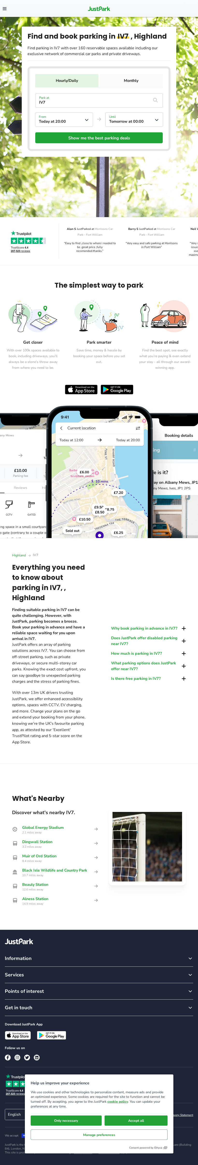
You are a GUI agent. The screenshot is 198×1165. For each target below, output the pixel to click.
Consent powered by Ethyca (145, 1148)
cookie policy (117, 1101)
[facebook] (8, 1057)
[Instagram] (17, 1057)
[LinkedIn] (37, 1057)
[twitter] (27, 1057)
